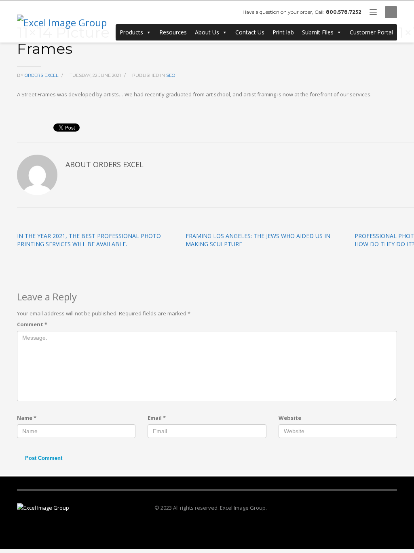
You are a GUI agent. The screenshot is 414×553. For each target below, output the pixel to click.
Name (26, 417)
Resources (173, 32)
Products (131, 32)
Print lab (283, 32)
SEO (170, 75)
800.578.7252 (343, 12)
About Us (207, 32)
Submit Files (318, 32)
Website (290, 417)
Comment (32, 324)
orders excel (42, 75)
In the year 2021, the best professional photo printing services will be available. (89, 240)
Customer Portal (371, 32)
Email (157, 417)
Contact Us (249, 32)
